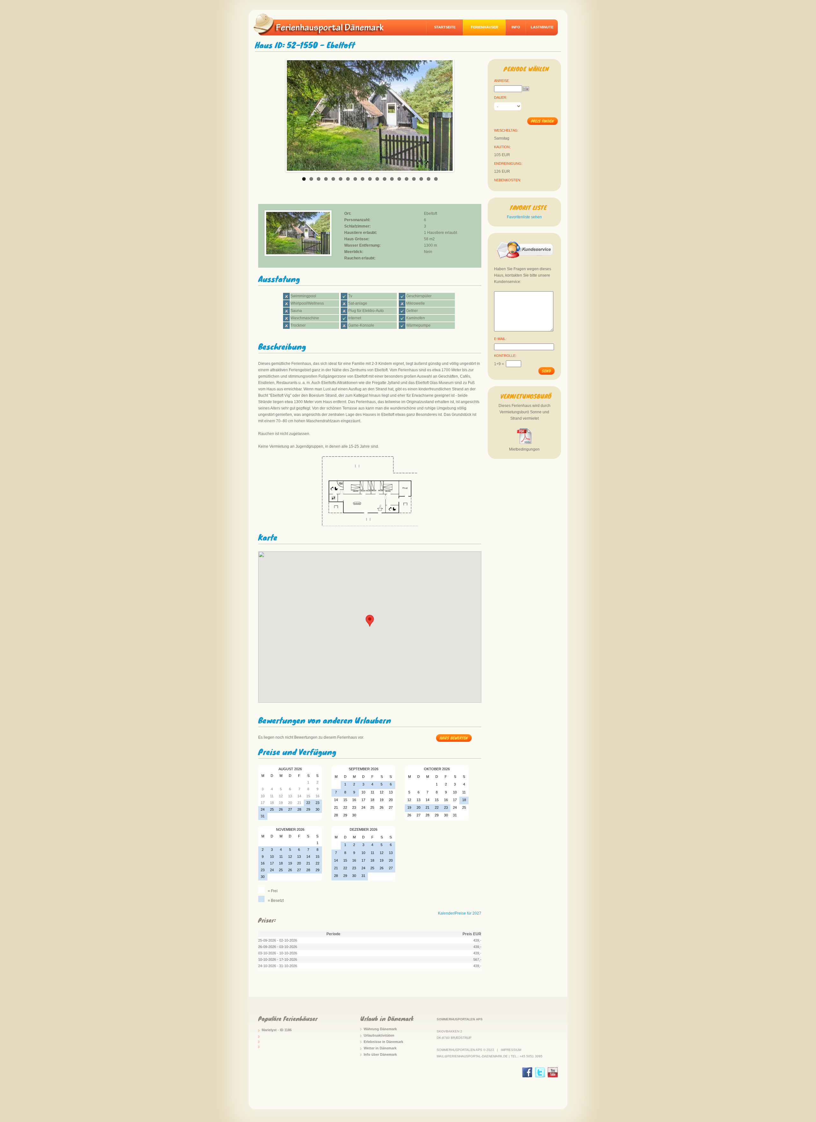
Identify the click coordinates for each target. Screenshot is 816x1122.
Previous (280, 114)
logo (323, 24)
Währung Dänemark (380, 1029)
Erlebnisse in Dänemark (383, 1042)
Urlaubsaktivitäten (379, 1035)
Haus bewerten (454, 738)
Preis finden (542, 121)
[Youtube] (553, 1072)
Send (546, 371)
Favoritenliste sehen (524, 217)
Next (459, 114)
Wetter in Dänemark (380, 1048)
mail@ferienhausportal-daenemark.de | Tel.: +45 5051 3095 (490, 1056)
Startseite (444, 27)
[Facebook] (527, 1072)
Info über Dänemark (380, 1054)
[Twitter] (540, 1072)
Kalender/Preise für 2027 (459, 913)
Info (516, 27)
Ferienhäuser (484, 27)
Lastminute (542, 27)
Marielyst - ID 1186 (277, 1030)
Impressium (511, 1050)
